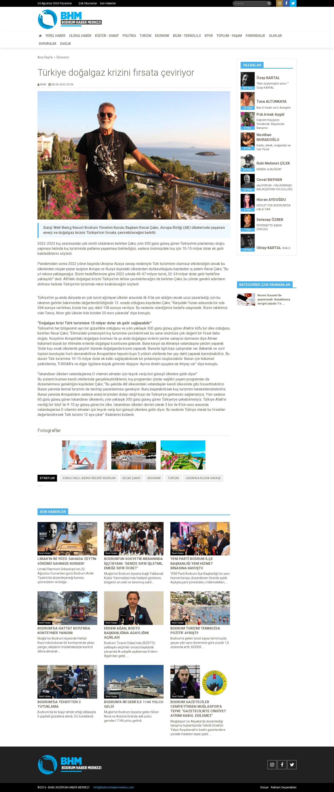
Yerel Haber (55, 35)
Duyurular (47, 43)
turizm (173, 478)
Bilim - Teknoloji (187, 35)
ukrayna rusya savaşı (203, 478)
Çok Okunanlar (88, 3)
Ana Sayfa (45, 57)
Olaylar (275, 35)
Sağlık (65, 43)
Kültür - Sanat (107, 35)
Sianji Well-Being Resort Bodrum (89, 478)
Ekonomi (162, 35)
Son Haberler (108, 3)
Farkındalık (255, 35)
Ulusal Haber (80, 35)
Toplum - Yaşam (229, 35)
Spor (208, 35)
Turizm (145, 35)
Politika (129, 35)
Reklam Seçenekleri (284, 787)
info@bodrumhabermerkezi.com (113, 787)
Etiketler (47, 478)
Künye (264, 787)
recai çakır (131, 478)
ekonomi (154, 478)
